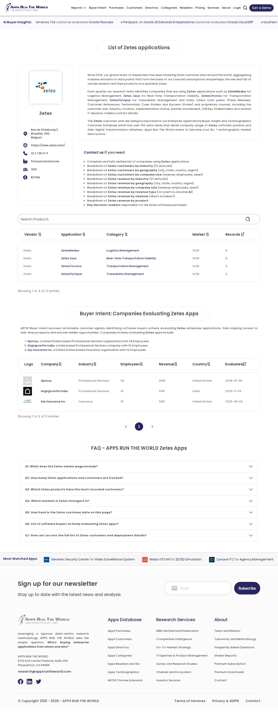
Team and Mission (227, 631)
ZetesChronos (211, 96)
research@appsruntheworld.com (44, 671)
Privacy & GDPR (225, 701)
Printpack (123, 22)
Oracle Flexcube (94, 22)
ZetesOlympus (120, 100)
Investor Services (168, 680)
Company (50, 364)
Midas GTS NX (153, 559)
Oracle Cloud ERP (233, 22)
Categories (169, 8)
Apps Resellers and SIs (124, 664)
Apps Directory (118, 647)
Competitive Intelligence (174, 639)
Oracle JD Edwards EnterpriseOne (162, 22)
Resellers (186, 8)
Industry (86, 364)
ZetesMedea (237, 91)
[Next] (152, 427)
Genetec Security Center (63, 559)
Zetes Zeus (131, 96)
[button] (40, 234)
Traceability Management (125, 274)
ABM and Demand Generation (177, 631)
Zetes (27, 250)
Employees (130, 364)
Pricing (200, 8)
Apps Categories (120, 655)
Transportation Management (127, 266)
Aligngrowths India (40, 345)
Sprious (32, 341)
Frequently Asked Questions (234, 647)
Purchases (116, 8)
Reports (77, 8)
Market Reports (225, 655)
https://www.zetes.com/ (48, 145)
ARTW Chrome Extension (125, 680)
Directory (151, 8)
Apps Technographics (123, 672)
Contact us (94, 152)
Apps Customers (120, 639)
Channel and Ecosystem (173, 672)
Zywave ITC (218, 559)
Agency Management (250, 559)
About (226, 8)
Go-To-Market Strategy (173, 647)
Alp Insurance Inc (39, 350)
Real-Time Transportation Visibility (131, 258)
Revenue (166, 364)
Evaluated (234, 364)
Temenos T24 (38, 22)
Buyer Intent (97, 8)
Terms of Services (189, 701)
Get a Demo (261, 8)
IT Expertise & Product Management (182, 655)
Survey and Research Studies (176, 664)
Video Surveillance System (108, 559)
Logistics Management (122, 250)
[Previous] (126, 427)
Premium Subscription (230, 664)
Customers (134, 8)
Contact (220, 680)
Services (213, 8)
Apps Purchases (119, 631)
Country (199, 364)
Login (237, 8)
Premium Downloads (229, 672)
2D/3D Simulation (182, 559)
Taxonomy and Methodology (235, 639)
